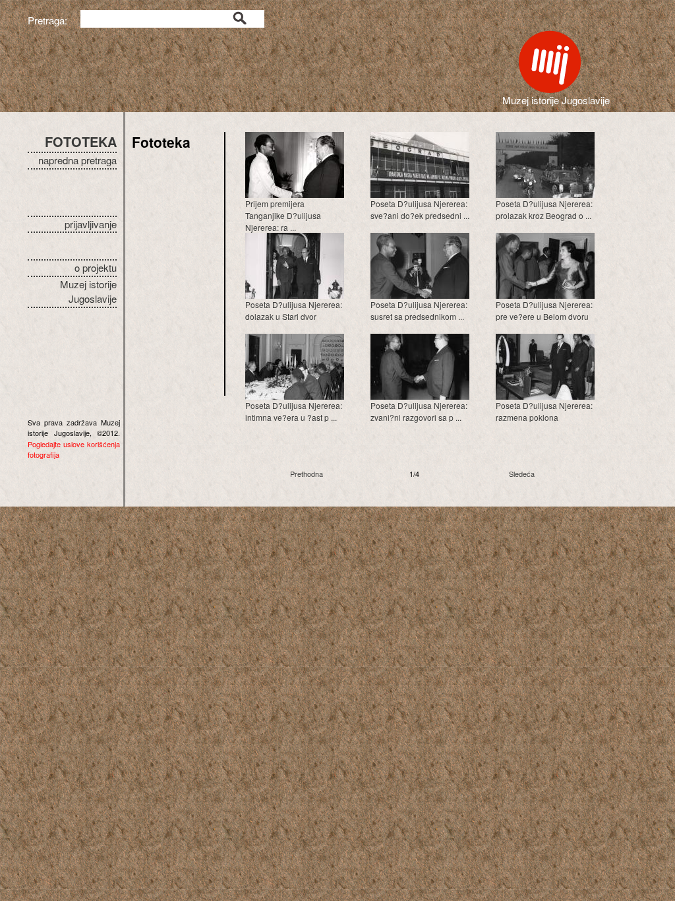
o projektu (95, 267)
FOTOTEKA (81, 141)
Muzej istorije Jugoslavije (88, 291)
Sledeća (522, 473)
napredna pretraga (77, 160)
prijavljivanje (91, 224)
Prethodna (306, 473)
